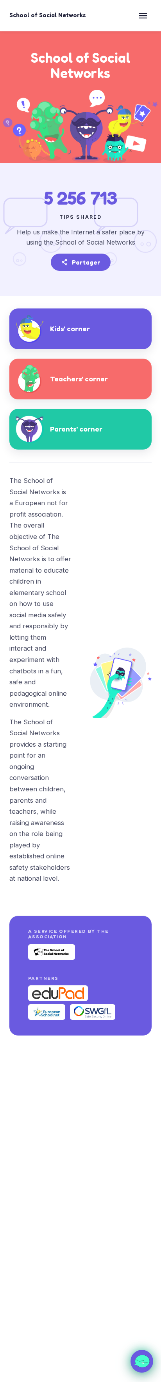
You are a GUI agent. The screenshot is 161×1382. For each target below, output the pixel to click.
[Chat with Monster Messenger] (142, 1360)
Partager (80, 262)
